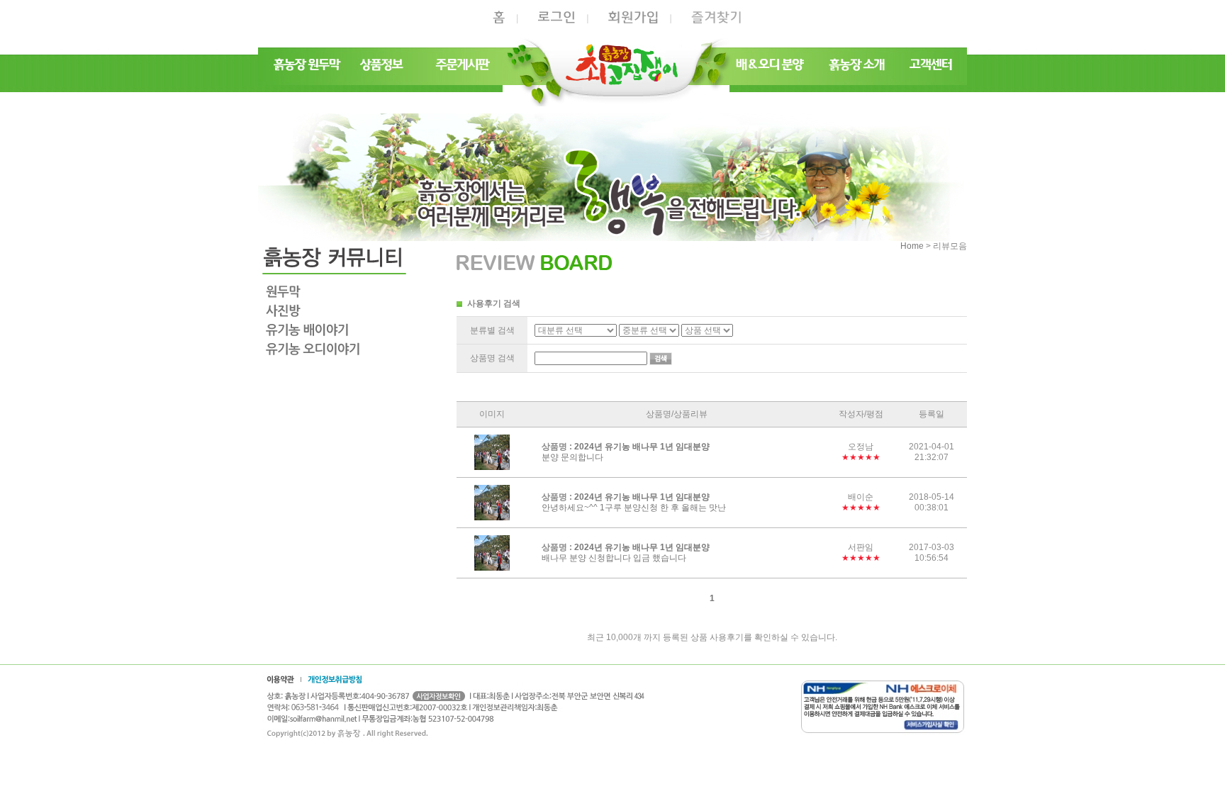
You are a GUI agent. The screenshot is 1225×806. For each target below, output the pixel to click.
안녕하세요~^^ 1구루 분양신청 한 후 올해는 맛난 (634, 508)
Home (912, 246)
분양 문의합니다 (572, 458)
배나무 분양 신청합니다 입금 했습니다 (614, 559)
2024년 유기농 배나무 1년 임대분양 (642, 447)
